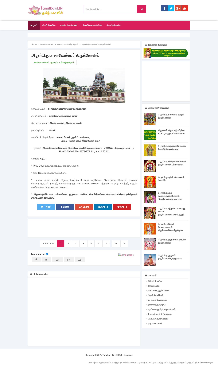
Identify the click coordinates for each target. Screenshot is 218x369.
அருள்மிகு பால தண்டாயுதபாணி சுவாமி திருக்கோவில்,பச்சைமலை (170, 195)
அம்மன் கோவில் (155, 281)
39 (116, 243)
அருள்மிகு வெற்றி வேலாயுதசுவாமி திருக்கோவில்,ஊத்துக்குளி (170, 227)
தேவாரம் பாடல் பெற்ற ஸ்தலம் (62, 62)
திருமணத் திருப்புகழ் (157, 304)
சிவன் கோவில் (48, 25)
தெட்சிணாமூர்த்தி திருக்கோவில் (161, 309)
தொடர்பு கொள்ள (114, 25)
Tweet (47, 206)
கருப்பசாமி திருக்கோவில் (158, 290)
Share (66, 206)
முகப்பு (35, 25)
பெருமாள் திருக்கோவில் (158, 319)
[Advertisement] (84, 227)
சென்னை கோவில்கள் (157, 300)
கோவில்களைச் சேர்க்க (92, 25)
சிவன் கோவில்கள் (41, 62)
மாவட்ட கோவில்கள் (69, 25)
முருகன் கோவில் (155, 323)
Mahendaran (38, 254)
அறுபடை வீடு (153, 286)
